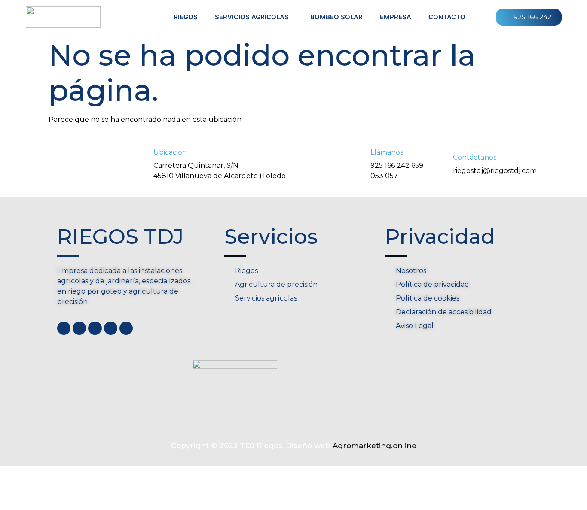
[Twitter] (79, 328)
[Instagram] (110, 328)
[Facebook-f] (63, 328)
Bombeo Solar (336, 17)
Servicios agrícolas (252, 17)
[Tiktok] (126, 328)
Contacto (446, 17)
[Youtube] (94, 328)
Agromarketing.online (374, 445)
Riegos (186, 17)
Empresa (395, 17)
